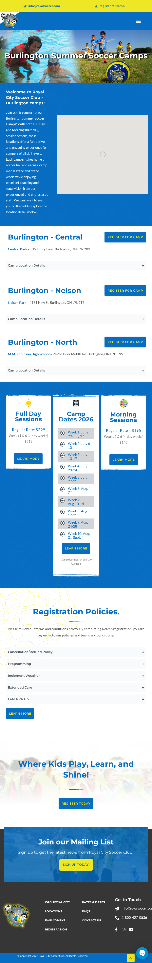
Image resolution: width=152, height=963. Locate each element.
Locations (53, 911)
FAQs (86, 911)
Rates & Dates (93, 902)
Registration (56, 929)
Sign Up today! (76, 865)
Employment (55, 920)
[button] (138, 21)
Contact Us (91, 920)
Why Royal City (57, 902)
